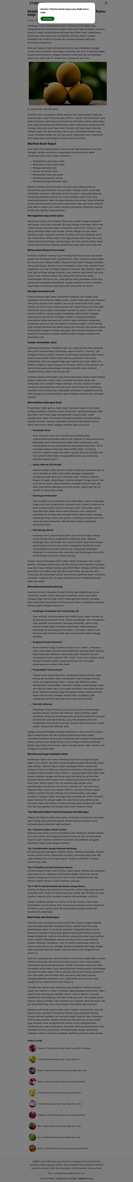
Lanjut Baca (47, 19)
